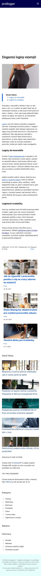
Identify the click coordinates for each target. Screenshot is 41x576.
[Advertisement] (20, 29)
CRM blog (9, 482)
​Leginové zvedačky (16, 100)
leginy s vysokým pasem (11, 180)
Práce (32, 249)
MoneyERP (18, 463)
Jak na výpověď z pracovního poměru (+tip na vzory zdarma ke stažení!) (20, 279)
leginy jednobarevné (16, 156)
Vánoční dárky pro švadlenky (19, 340)
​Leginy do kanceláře (16, 97)
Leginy (4, 124)
